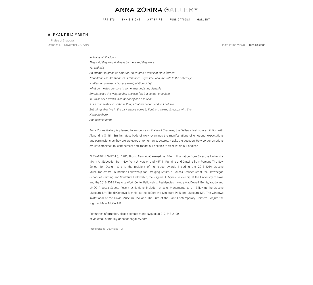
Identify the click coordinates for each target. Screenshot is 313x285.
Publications (180, 19)
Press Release (256, 45)
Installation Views (233, 45)
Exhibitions (131, 19)
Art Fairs (154, 19)
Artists (109, 19)
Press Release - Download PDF (106, 228)
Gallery (203, 19)
